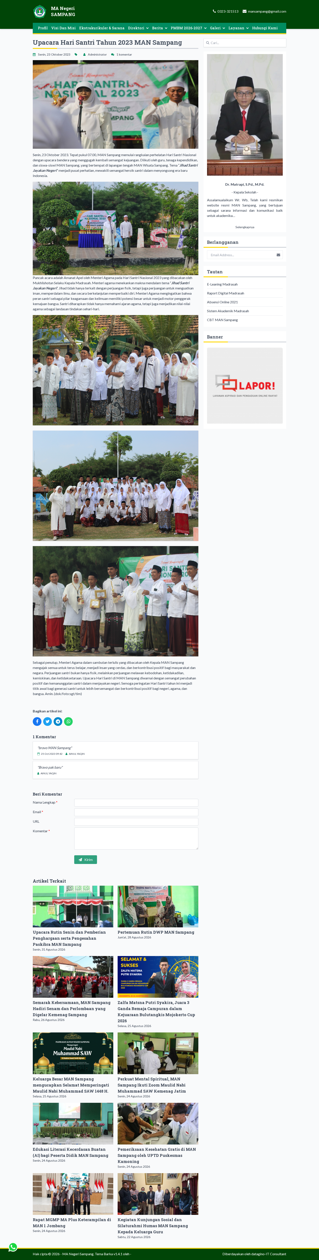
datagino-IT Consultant (268, 1254)
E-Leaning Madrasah (222, 284)
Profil (43, 28)
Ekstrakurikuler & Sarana (102, 28)
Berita (157, 28)
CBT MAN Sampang (222, 320)
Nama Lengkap (45, 802)
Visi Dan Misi (63, 28)
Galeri (215, 28)
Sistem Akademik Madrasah (228, 311)
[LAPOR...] (245, 385)
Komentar (41, 831)
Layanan (236, 28)
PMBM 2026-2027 (186, 28)
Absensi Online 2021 (222, 302)
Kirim (88, 859)
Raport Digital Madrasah (225, 293)
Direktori (136, 28)
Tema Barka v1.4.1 (108, 1254)
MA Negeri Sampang (78, 1254)
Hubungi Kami (265, 28)
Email (38, 812)
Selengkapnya (244, 227)
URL (36, 821)
